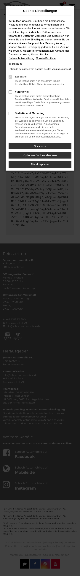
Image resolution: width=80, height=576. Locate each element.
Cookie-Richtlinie (46, 58)
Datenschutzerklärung (21, 58)
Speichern (40, 146)
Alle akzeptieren (40, 164)
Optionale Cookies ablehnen (40, 155)
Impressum (15, 63)
